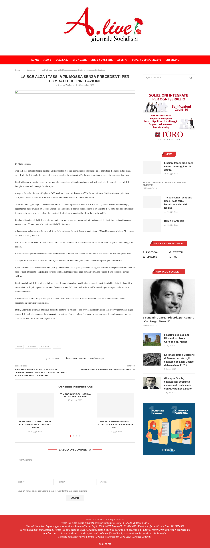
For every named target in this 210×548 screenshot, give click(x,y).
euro (19, 347)
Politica (62, 60)
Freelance (69, 85)
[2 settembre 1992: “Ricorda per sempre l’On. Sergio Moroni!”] (169, 296)
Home (35, 60)
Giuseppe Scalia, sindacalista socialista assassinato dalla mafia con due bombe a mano (178, 383)
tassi (57, 347)
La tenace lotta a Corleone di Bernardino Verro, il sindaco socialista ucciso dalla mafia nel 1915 (179, 360)
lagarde (45, 347)
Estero (122, 60)
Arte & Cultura (102, 60)
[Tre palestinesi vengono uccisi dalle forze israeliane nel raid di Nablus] (115, 405)
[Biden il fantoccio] (152, 225)
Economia (79, 60)
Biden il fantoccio (174, 221)
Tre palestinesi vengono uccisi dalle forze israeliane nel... (115, 424)
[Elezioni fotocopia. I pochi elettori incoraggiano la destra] (35, 405)
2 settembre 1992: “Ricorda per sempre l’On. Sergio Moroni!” (168, 319)
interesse (31, 347)
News (47, 60)
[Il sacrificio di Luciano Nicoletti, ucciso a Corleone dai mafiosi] (152, 339)
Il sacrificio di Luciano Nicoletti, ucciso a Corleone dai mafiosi (177, 338)
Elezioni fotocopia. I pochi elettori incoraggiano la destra (35, 424)
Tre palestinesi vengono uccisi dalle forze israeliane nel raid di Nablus (178, 202)
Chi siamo (172, 60)
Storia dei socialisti (146, 60)
